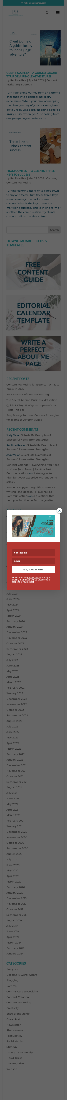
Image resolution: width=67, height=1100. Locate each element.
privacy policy (34, 577)
